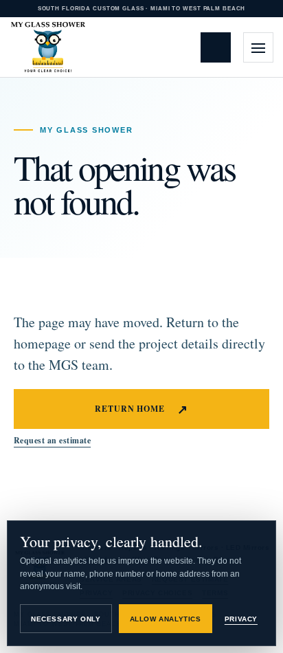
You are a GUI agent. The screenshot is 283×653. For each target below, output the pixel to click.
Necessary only (65, 619)
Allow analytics (165, 619)
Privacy (241, 619)
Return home (142, 409)
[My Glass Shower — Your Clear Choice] (48, 47)
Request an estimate (219, 47)
